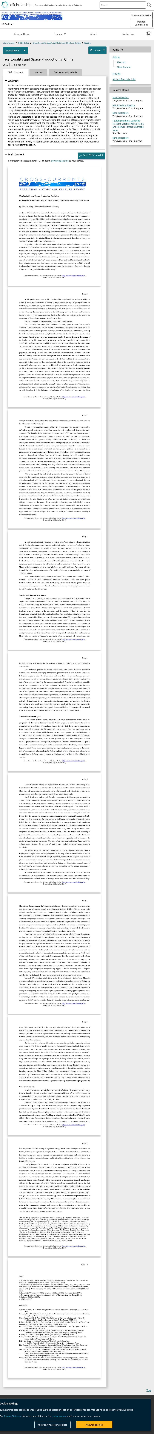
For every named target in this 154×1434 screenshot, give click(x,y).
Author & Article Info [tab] (65, 72)
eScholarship (9, 43)
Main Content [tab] (15, 72)
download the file (60, 160)
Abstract (13, 80)
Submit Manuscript (141, 15)
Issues (58, 34)
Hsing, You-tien (18, 64)
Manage (141, 23)
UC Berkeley (8, 23)
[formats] (24, 50)
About (93, 34)
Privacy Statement (13, 1416)
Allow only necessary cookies (52, 1424)
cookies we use (59, 1416)
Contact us (128, 34)
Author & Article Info (124, 79)
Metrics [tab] (38, 72)
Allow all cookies (94, 1424)
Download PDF (12, 50)
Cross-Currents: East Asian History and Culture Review (57, 43)
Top (148, 1390)
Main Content (16, 154)
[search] (149, 4)
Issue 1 (87, 43)
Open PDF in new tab (93, 154)
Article (116, 57)
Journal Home (22, 34)
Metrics (116, 73)
